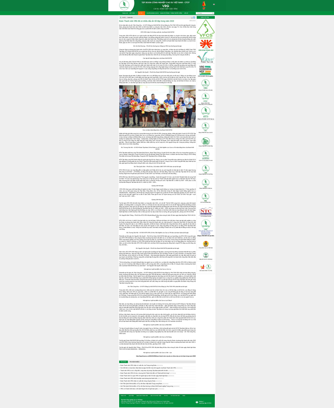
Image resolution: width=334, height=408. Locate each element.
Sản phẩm (131, 395)
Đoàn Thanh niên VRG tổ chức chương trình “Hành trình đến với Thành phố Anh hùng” (148, 373)
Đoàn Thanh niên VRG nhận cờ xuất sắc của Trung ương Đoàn (141, 365)
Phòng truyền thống (176, 13)
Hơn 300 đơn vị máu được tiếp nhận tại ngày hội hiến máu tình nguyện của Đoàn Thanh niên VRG (151, 368)
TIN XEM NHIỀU (134, 362)
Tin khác (123, 362)
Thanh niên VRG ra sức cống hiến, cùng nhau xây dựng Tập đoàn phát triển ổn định (147, 370)
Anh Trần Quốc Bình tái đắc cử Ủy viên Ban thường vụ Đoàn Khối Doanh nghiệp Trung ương (149, 386)
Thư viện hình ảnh (175, 395)
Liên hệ (186, 13)
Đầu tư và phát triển (156, 395)
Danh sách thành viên (142, 395)
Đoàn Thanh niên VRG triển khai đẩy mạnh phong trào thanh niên (142, 378)
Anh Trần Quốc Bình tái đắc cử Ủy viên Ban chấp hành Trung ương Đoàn (144, 383)
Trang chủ (125, 13)
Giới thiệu (132, 13)
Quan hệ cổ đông (165, 13)
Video (183, 395)
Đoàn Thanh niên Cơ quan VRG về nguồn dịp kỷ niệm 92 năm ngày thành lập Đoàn (147, 375)
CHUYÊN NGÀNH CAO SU (152, 13)
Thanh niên (130, 17)
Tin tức (140, 13)
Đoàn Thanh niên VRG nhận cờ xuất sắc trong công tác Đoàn (141, 381)
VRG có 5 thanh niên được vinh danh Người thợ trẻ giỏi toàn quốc (142, 388)
